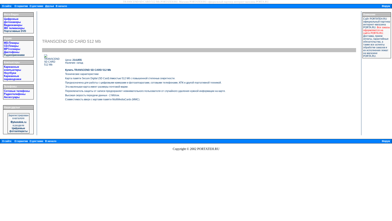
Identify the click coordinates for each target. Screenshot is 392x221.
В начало (61, 6)
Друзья (49, 6)
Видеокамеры (13, 25)
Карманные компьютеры (12, 68)
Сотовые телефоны (17, 90)
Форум (386, 6)
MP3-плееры (12, 49)
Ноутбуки (10, 72)
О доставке (36, 6)
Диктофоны (11, 52)
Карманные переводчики (12, 77)
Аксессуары (12, 97)
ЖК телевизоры (14, 28)
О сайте (6, 6)
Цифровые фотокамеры (12, 20)
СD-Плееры (11, 45)
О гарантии (21, 6)
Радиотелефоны (15, 94)
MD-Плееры (11, 42)
